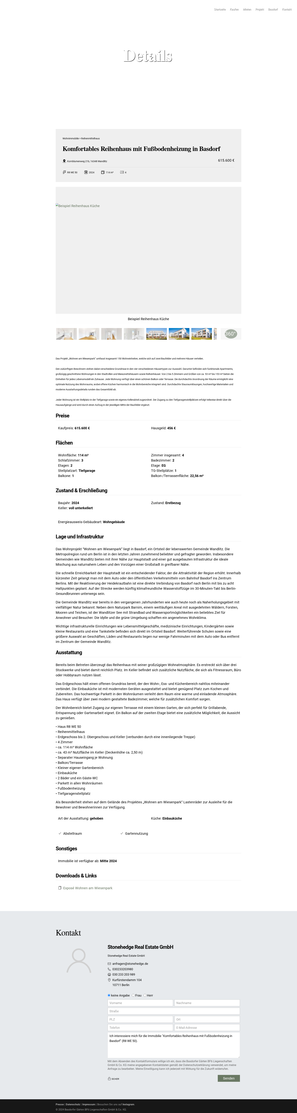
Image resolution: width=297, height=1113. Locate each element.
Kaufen (234, 9)
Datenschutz (73, 1104)
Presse (60, 1104)
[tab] (66, 334)
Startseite (220, 9)
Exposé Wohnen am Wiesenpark (87, 888)
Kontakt (287, 9)
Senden (229, 1078)
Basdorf (273, 9)
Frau (138, 995)
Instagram (128, 1104)
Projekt (259, 9)
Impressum (88, 1104)
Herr (150, 995)
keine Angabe (120, 995)
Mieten (247, 9)
